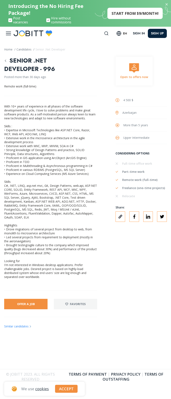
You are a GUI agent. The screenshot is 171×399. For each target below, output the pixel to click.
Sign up (157, 33)
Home (8, 49)
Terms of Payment (88, 374)
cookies (42, 388)
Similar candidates (16, 326)
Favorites (78, 304)
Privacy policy (125, 374)
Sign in (139, 33)
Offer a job (26, 304)
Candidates (24, 49)
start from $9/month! (135, 13)
